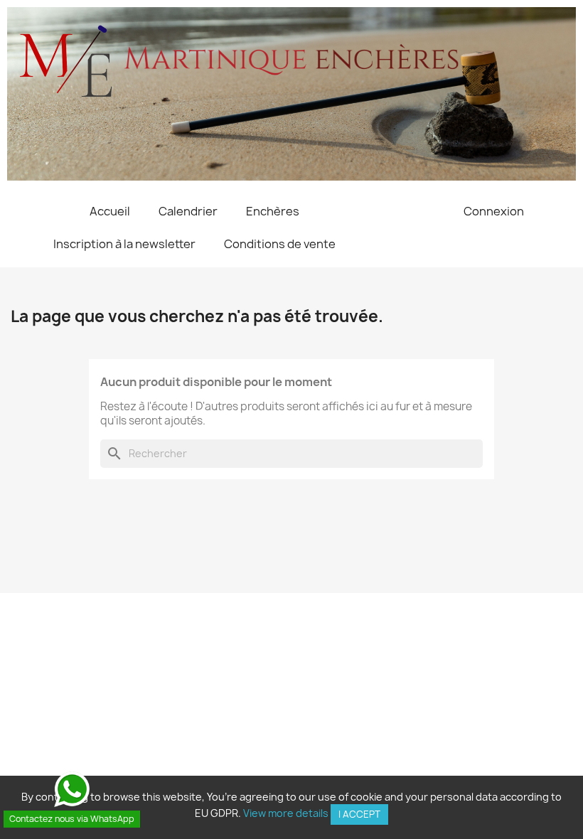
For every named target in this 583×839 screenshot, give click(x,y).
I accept (359, 814)
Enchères (272, 211)
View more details (285, 813)
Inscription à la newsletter (124, 244)
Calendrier (188, 211)
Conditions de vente (280, 244)
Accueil (110, 211)
